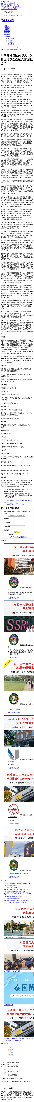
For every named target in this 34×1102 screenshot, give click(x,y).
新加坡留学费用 (10, 885)
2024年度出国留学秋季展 (9, 9)
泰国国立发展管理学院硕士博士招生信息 (18, 893)
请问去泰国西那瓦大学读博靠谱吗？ (16, 883)
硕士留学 (7, 27)
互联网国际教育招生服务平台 (10, 5)
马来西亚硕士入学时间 (12, 896)
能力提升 (11, 40)
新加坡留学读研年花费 (17, 504)
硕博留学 (6, 49)
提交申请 (11, 534)
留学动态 (7, 33)
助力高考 (11, 44)
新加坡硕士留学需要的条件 (13, 891)
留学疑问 (7, 34)
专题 (17, 15)
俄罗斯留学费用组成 (11, 898)
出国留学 (11, 42)
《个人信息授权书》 (20, 537)
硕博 (10, 15)
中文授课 (11, 38)
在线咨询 (11, 598)
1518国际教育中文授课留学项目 (11, 7)
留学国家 (7, 31)
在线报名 (7, 36)
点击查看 (17, 598)
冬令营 (6, 15)
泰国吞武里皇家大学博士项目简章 (16, 900)
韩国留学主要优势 (11, 887)
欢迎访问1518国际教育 (8, 3)
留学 (13, 15)
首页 (20, 15)
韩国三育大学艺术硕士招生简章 (15, 889)
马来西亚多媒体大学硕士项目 (15, 902)
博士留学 (7, 29)
